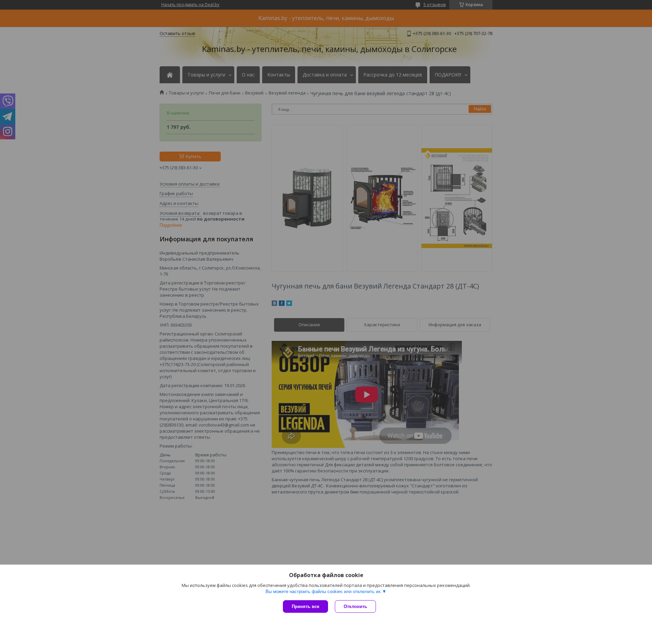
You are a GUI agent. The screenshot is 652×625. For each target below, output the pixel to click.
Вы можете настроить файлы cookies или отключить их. (324, 591)
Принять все (305, 606)
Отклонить (355, 606)
